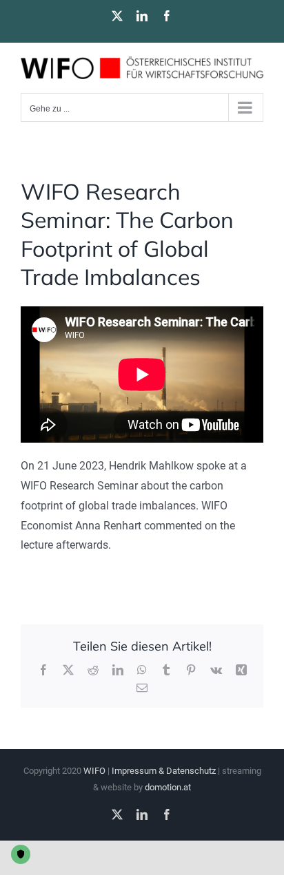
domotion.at (168, 787)
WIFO (94, 771)
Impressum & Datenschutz (164, 771)
